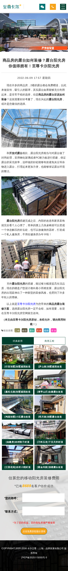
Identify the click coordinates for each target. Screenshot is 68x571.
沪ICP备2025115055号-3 (34, 557)
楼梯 (46, 330)
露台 (31, 330)
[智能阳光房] (12, 6)
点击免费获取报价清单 (34, 531)
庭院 (24, 330)
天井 (39, 330)
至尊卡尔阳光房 (26, 304)
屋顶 (53, 330)
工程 (17, 330)
